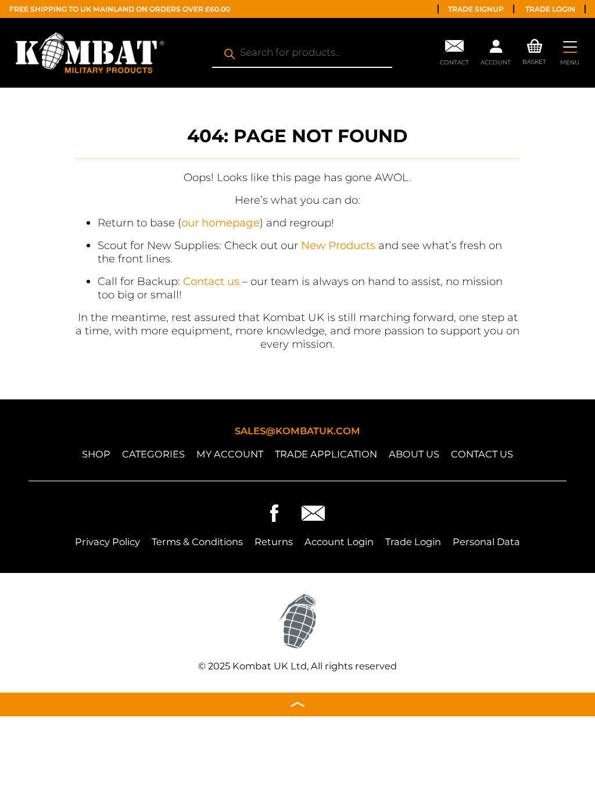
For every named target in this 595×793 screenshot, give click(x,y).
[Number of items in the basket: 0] (535, 44)
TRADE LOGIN (550, 9)
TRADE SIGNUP (476, 9)
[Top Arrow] (297, 704)
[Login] (495, 49)
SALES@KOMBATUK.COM (297, 431)
